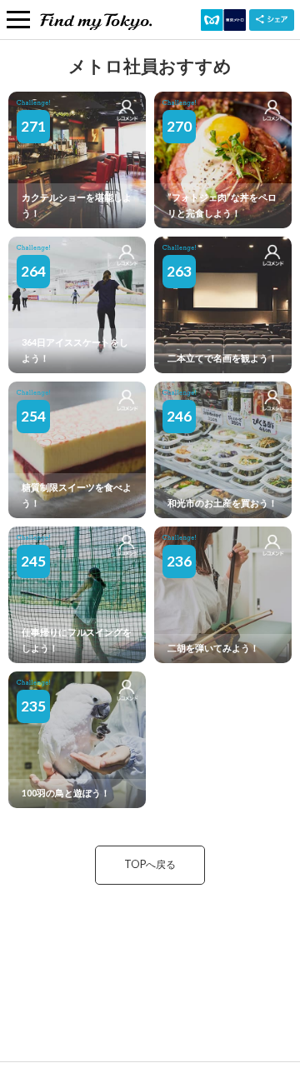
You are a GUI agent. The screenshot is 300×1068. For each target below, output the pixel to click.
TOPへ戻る (150, 864)
